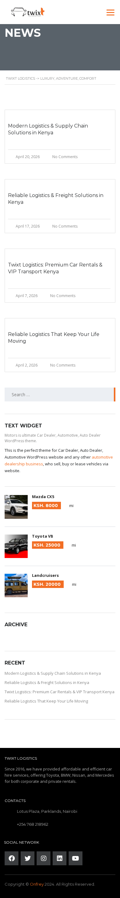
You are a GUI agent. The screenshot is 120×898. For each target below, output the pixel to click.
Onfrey (37, 884)
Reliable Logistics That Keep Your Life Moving (46, 701)
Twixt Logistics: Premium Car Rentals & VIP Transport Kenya (59, 691)
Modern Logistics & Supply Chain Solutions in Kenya (53, 673)
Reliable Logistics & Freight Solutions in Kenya (47, 682)
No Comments (65, 156)
